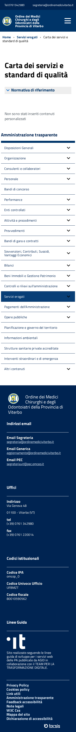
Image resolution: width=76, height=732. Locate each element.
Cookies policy (17, 689)
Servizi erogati (14, 296)
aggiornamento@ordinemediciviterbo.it (34, 452)
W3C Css (13, 710)
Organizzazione (15, 158)
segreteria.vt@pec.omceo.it (25, 463)
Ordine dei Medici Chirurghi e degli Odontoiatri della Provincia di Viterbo (29, 21)
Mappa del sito (18, 714)
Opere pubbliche (15, 317)
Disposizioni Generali (18, 147)
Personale (11, 178)
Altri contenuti (14, 368)
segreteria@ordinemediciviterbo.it (30, 441)
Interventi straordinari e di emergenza (31, 358)
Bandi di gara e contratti (21, 240)
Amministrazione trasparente (30, 697)
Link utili (13, 693)
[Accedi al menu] (67, 21)
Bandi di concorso (16, 189)
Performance (13, 199)
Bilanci (9, 265)
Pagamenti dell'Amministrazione (27, 306)
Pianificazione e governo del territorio (30, 327)
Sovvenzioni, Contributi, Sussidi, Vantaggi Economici (27, 253)
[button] (68, 148)
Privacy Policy (17, 685)
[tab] (38, 90)
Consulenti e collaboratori (22, 168)
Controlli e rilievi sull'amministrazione (31, 286)
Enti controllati (15, 209)
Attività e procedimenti (20, 220)
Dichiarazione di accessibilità (29, 718)
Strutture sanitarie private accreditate (31, 348)
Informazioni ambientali (21, 337)
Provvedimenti (14, 230)
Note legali (15, 706)
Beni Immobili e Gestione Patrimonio (30, 275)
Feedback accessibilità (24, 702)
